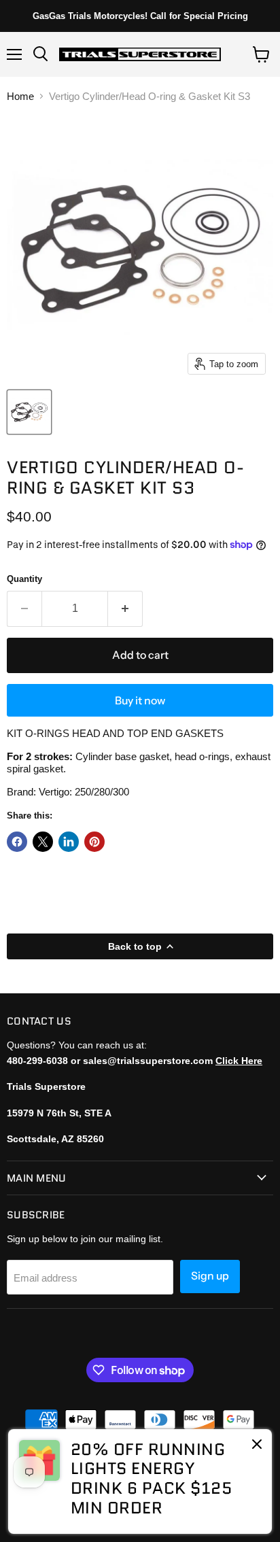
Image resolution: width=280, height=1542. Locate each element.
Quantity (24, 579)
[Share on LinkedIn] (68, 842)
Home (20, 96)
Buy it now (140, 700)
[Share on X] (43, 842)
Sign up (210, 1275)
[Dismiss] (257, 1445)
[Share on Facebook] (17, 842)
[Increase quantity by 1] (125, 608)
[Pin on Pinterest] (94, 842)
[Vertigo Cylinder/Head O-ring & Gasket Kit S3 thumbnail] (29, 412)
